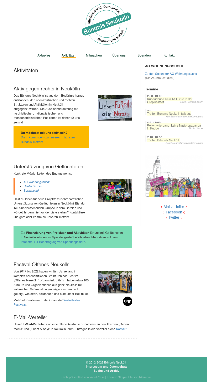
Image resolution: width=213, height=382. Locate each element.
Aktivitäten (69, 55)
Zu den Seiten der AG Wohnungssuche (171, 73)
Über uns (119, 55)
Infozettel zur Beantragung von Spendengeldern (53, 241)
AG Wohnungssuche (37, 182)
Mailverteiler (174, 206)
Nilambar (145, 377)
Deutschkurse (33, 186)
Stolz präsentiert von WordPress (83, 377)
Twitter (173, 217)
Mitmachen (94, 55)
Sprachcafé (31, 190)
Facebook (174, 211)
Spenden (144, 55)
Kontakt (169, 55)
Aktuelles (44, 55)
